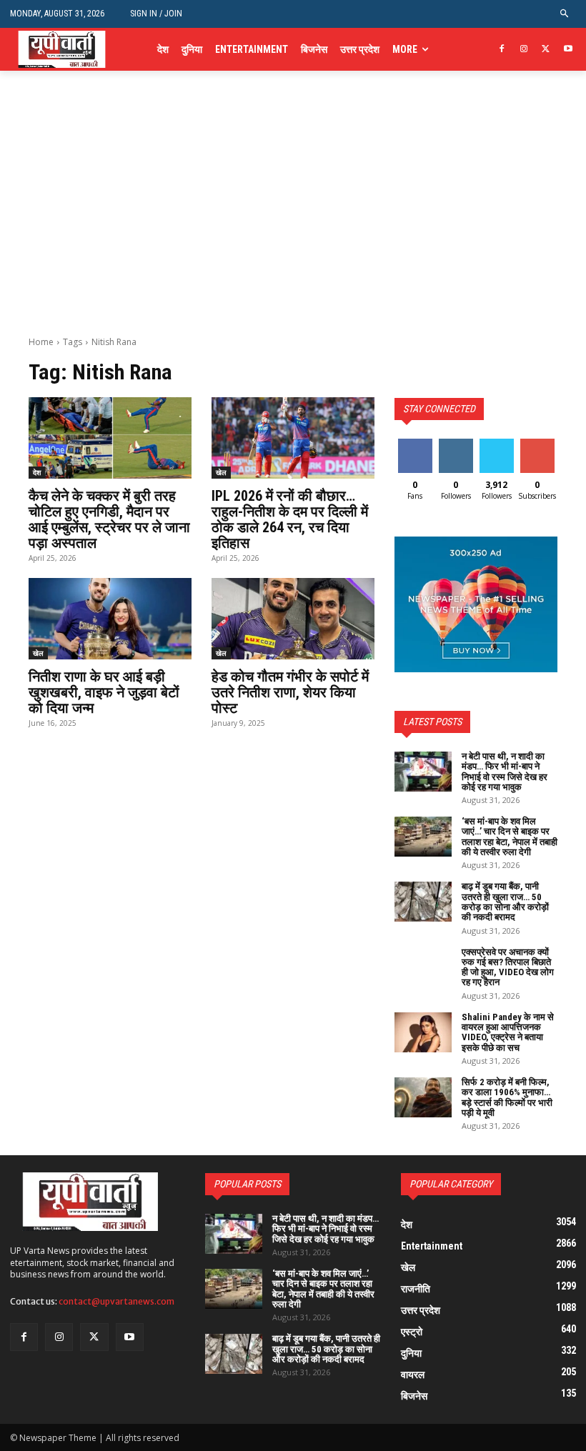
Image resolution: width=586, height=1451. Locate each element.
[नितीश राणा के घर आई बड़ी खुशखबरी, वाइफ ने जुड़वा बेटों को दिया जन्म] (110, 618)
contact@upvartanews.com (116, 1301)
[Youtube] (568, 49)
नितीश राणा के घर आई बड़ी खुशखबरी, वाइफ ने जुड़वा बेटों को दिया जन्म (104, 692)
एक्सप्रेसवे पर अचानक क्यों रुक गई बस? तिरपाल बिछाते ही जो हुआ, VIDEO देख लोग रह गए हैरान (508, 967)
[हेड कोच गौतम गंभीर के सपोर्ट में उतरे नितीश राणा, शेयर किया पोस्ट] (293, 618)
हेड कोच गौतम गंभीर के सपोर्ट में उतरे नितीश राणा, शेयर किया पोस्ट (290, 692)
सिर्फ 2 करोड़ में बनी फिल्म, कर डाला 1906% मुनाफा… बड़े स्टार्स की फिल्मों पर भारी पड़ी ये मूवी (507, 1097)
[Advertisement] (293, 229)
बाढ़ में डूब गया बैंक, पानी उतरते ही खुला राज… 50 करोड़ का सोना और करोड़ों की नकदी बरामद (505, 901)
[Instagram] (524, 49)
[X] (545, 49)
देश (37, 472)
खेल (221, 472)
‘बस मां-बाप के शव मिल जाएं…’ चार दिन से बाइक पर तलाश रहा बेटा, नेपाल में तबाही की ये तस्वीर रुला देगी (509, 836)
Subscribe (539, 444)
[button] (565, 14)
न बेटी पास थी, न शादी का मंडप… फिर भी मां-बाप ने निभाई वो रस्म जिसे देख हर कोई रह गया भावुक (504, 771)
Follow (455, 444)
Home (41, 342)
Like (415, 444)
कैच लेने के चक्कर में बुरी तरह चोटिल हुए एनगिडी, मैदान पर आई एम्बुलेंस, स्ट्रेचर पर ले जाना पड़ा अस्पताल (109, 519)
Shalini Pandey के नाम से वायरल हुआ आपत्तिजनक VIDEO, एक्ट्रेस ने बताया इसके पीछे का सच (508, 1032)
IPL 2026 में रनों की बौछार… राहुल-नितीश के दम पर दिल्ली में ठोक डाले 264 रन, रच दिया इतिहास (290, 519)
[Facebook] (502, 49)
